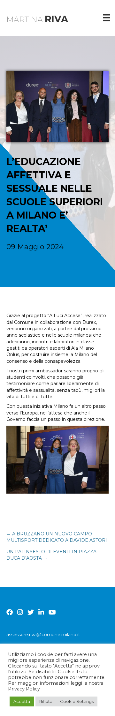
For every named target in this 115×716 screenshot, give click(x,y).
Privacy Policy (24, 689)
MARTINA (37, 19)
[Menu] (106, 18)
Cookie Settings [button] (77, 701)
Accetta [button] (21, 701)
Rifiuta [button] (45, 701)
